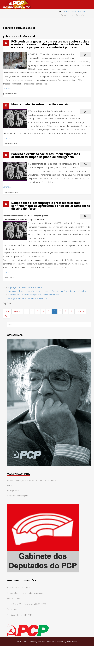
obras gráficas (13, 490)
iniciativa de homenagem (17, 495)
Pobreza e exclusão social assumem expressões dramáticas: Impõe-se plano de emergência (45, 155)
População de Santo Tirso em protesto (25, 287)
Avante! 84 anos (14, 598)
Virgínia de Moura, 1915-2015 (19, 615)
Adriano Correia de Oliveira (18, 587)
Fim (6, 316)
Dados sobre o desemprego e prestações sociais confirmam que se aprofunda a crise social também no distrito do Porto (51, 206)
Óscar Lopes (12, 609)
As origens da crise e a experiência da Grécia (27, 298)
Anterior (17, 311)
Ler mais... (7, 88)
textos (9, 485)
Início (65, 11)
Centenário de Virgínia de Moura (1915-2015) (26, 604)
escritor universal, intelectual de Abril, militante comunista (31, 480)
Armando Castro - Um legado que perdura (25, 593)
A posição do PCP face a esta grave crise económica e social (34, 294)
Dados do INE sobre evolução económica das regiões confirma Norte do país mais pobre (47, 291)
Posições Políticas (77, 11)
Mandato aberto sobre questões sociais (40, 104)
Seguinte (80, 311)
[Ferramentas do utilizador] (85, 54)
